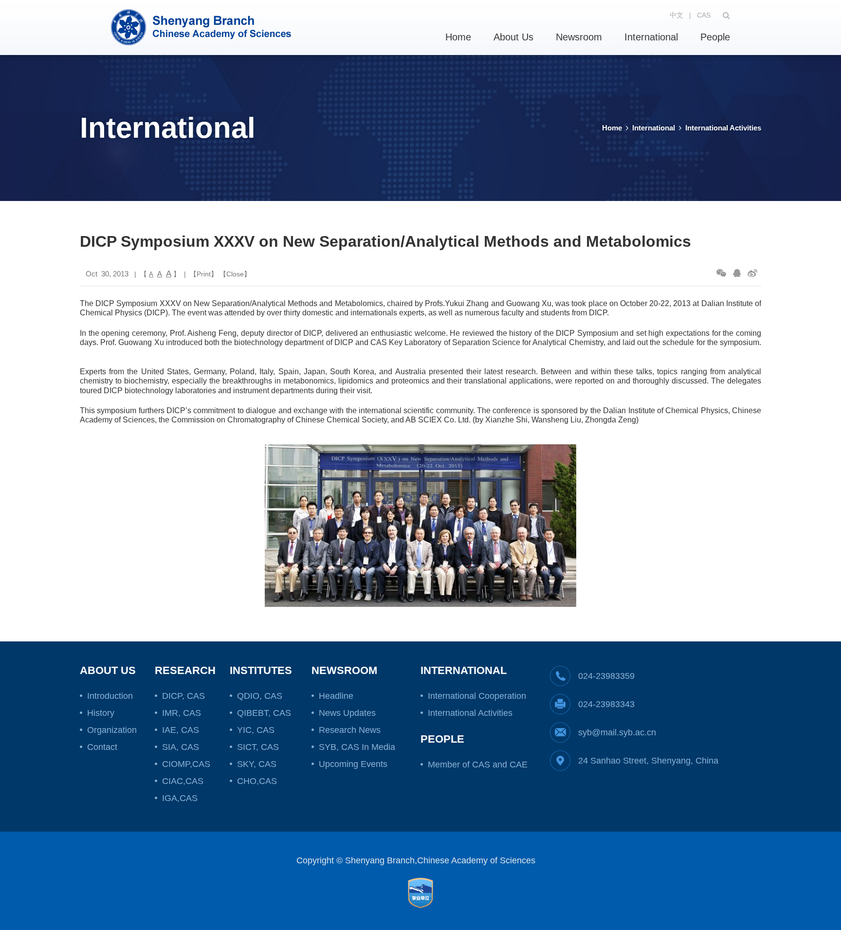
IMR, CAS (181, 713)
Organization (112, 730)
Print (204, 274)
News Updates (347, 713)
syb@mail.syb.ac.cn (617, 732)
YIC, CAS (255, 730)
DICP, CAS (183, 696)
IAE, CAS (180, 730)
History (100, 713)
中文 (676, 15)
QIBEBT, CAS (264, 713)
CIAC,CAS (182, 781)
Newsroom (579, 37)
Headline (336, 696)
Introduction (110, 696)
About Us (513, 37)
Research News (350, 730)
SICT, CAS (258, 747)
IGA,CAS (180, 798)
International (651, 37)
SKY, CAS (256, 764)
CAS (704, 15)
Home (458, 37)
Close (235, 274)
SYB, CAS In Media (357, 747)
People (715, 37)
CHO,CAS (257, 781)
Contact (102, 747)
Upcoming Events (353, 764)
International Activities (723, 128)
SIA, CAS (180, 747)
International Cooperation (477, 696)
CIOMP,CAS (186, 764)
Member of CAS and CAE (478, 764)
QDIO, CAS (259, 696)
